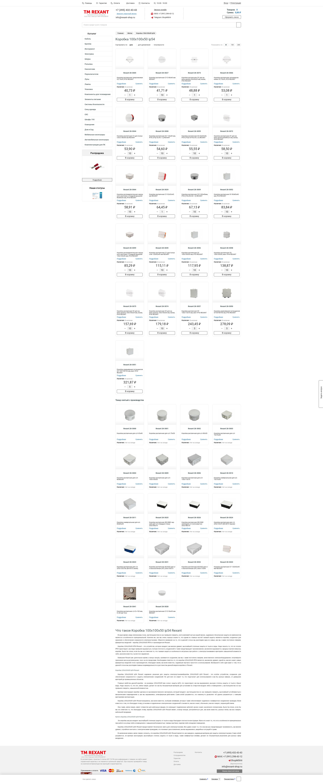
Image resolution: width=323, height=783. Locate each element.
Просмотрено (229, 779)
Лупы (87, 79)
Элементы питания (93, 99)
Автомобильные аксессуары (97, 140)
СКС (86, 114)
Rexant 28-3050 (226, 306)
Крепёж (88, 44)
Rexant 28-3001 (162, 429)
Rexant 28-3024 (226, 518)
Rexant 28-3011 (129, 518)
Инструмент (90, 49)
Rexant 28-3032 (194, 562)
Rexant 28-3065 (129, 73)
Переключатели (91, 74)
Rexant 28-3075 (129, 306)
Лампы (88, 84)
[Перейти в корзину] (224, 11)
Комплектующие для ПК (95, 145)
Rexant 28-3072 (226, 131)
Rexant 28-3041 (129, 607)
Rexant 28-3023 (129, 562)
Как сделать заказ (89, 779)
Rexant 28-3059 (129, 248)
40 (226, 45)
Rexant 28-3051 (129, 365)
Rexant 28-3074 (162, 306)
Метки (130, 33)
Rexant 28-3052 (226, 190)
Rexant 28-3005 (162, 473)
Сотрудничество (179, 755)
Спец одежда (90, 109)
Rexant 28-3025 (162, 518)
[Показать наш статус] (97, 195)
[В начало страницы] (239, 779)
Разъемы (89, 64)
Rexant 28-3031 (162, 562)
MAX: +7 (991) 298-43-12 (164, 14)
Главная (120, 33)
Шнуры (88, 59)
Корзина (215, 779)
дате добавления (144, 45)
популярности (159, 45)
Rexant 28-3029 (162, 190)
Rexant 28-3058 (226, 248)
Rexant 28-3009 (194, 190)
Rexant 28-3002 (194, 429)
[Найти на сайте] (238, 24)
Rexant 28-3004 (129, 473)
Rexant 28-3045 (162, 248)
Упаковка (89, 89)
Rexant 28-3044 (129, 131)
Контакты (145, 3)
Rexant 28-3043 (226, 562)
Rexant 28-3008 (162, 131)
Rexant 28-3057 (194, 306)
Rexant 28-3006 (194, 473)
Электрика (89, 54)
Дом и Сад (89, 130)
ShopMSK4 (236, 760)
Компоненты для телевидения (98, 94)
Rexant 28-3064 (129, 190)
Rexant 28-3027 (162, 73)
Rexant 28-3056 (194, 248)
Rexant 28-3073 (194, 73)
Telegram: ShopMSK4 (162, 17)
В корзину (129, 99)
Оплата (117, 3)
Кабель (88, 39)
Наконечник (90, 69)
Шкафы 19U (90, 119)
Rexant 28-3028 (162, 607)
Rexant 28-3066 (226, 73)
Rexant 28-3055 (194, 131)
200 (238, 45)
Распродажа (178, 752)
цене (131, 45)
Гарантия (103, 3)
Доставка (130, 3)
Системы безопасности (94, 104)
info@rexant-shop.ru (231, 766)
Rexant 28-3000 (129, 429)
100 (232, 45)
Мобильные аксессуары (95, 135)
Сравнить (203, 779)
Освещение (89, 125)
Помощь (88, 3)
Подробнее (97, 180)
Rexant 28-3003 (226, 429)
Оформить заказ (232, 17)
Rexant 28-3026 (194, 518)
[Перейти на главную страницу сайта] (96, 13)
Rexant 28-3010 (226, 473)
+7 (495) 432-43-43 (126, 9)
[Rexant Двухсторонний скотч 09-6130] (97, 167)
